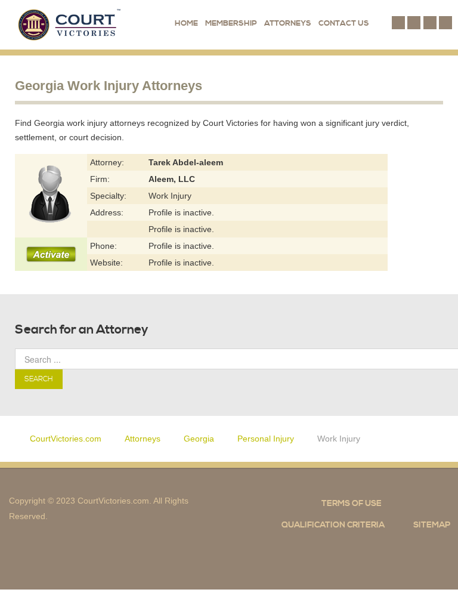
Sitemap (431, 525)
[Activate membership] (51, 253)
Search (38, 379)
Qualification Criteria (333, 525)
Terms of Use (351, 503)
